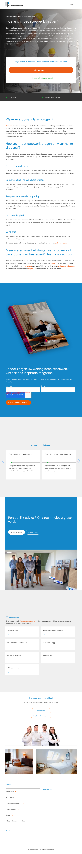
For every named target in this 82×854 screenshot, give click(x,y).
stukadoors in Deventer (66, 266)
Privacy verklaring (33, 849)
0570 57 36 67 (41, 711)
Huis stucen (10, 791)
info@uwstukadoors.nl (41, 716)
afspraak (31, 269)
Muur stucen (10, 797)
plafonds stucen (61, 243)
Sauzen (8, 815)
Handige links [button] (47, 789)
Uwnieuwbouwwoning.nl (28, 621)
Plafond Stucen (11, 809)
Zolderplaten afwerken (13, 803)
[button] (75, 4)
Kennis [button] (8, 831)
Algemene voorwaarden (47, 849)
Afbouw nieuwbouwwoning (15, 821)
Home (8, 16)
